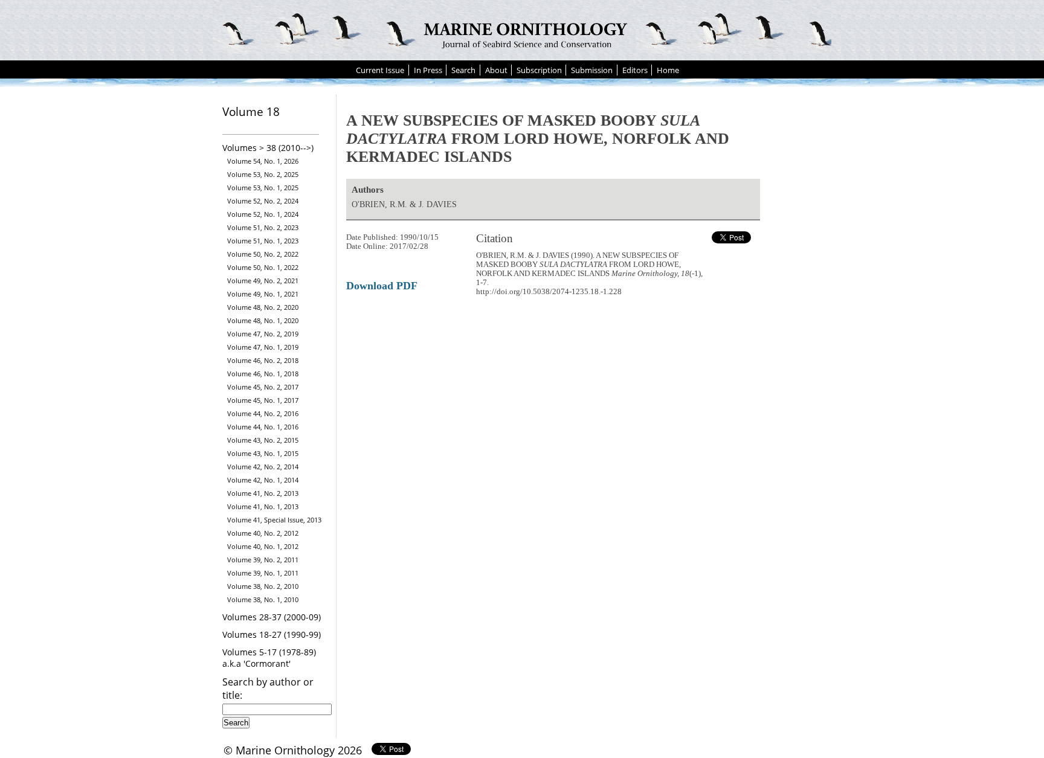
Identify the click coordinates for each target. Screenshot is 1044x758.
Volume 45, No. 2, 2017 (262, 386)
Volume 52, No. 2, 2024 (262, 200)
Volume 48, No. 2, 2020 (262, 307)
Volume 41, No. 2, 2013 (262, 493)
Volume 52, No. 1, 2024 (262, 214)
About (496, 70)
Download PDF (381, 286)
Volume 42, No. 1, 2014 (262, 479)
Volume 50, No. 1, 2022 (262, 267)
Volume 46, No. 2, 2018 (262, 360)
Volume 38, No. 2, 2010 (262, 586)
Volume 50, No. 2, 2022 (262, 254)
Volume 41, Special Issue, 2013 (274, 519)
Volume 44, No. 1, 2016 (262, 426)
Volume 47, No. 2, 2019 (262, 333)
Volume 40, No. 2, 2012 (262, 533)
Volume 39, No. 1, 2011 (262, 572)
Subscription (539, 70)
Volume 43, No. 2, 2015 (262, 440)
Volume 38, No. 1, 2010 (262, 599)
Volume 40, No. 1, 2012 (262, 546)
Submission (592, 70)
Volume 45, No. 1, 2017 (262, 400)
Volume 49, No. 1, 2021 (262, 293)
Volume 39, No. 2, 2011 (262, 559)
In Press (428, 70)
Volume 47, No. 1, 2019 (262, 347)
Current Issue (380, 70)
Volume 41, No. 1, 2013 (262, 506)
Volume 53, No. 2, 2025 (262, 174)
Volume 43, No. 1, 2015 (262, 453)
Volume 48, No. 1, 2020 (262, 320)
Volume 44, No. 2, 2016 (262, 413)
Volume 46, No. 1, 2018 (262, 373)
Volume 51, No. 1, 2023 (262, 240)
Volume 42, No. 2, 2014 (262, 466)
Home (668, 70)
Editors (635, 70)
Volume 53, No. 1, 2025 (262, 187)
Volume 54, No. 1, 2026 (262, 160)
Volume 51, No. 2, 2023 (262, 227)
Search (463, 70)
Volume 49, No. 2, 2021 (262, 280)
